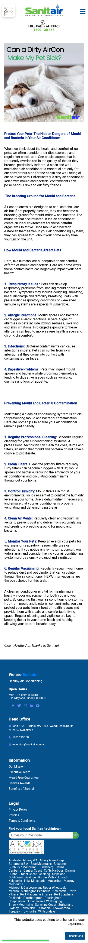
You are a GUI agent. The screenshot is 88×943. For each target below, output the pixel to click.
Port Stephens (64, 894)
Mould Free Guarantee (24, 777)
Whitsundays (47, 911)
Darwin (70, 870)
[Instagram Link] (25, 706)
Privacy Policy (18, 809)
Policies (14, 815)
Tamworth (28, 908)
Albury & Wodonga (52, 860)
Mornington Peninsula (35, 891)
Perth (72, 891)
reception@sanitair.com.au (28, 744)
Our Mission (17, 766)
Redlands (15, 898)
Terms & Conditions (22, 820)
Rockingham (53, 898)
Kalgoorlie (15, 880)
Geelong (44, 874)
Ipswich (63, 877)
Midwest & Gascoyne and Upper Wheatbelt (37, 887)
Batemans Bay (19, 863)
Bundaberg (46, 867)
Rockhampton (33, 898)
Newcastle (60, 891)
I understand (75, 935)
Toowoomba (61, 908)
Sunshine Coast (45, 904)
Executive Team (19, 772)
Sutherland (65, 904)
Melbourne (16, 884)
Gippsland (58, 874)
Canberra (15, 870)
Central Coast (32, 870)
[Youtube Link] (38, 706)
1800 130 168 (44, 30)
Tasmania (44, 908)
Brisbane (60, 863)
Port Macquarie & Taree (36, 894)
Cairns (60, 867)
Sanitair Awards (19, 783)
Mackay (69, 880)
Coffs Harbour (53, 870)
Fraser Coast (28, 874)
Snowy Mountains (21, 904)
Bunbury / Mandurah (23, 867)
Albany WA (30, 860)
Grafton (30, 877)
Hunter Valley (47, 877)
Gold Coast (16, 877)
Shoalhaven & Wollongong (44, 901)
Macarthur (55, 880)
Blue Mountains (41, 863)
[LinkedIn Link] (31, 706)
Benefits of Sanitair (22, 788)
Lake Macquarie (34, 880)
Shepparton (17, 901)
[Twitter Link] (19, 706)
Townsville (29, 911)
